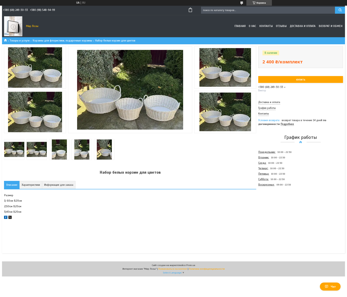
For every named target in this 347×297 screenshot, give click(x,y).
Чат (333, 286)
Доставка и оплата (302, 26)
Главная (240, 26)
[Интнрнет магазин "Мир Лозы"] (13, 26)
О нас (252, 26)
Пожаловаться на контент (172, 268)
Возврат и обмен (330, 26)
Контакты (266, 26)
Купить (300, 79)
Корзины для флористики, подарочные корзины (62, 40)
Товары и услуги (20, 40)
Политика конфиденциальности (207, 268)
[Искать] (340, 10)
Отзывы (281, 26)
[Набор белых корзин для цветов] (272, 209)
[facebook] (5, 218)
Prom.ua (190, 265)
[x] (10, 218)
